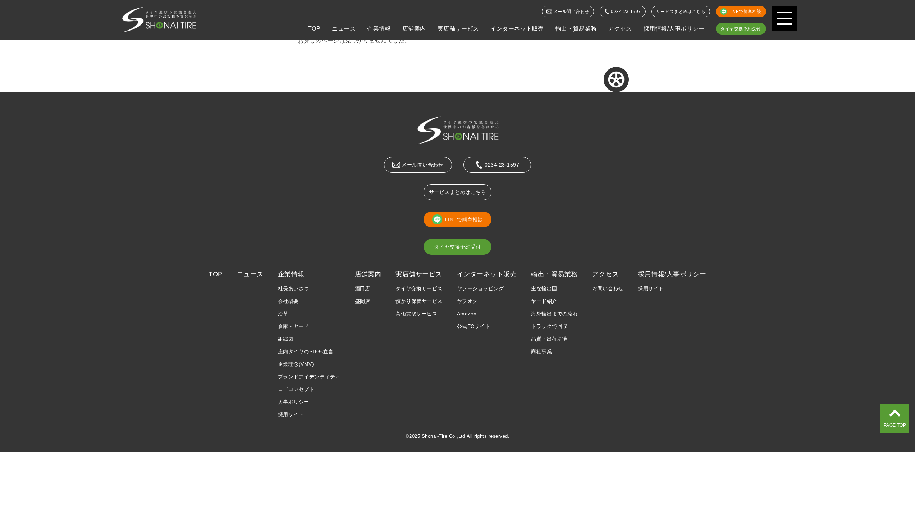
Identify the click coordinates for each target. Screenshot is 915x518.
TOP (314, 29)
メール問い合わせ (571, 11)
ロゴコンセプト (296, 389)
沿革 (283, 314)
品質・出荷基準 (549, 339)
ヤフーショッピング (480, 288)
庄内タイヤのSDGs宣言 (306, 351)
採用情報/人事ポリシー (674, 29)
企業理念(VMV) (296, 364)
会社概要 (288, 301)
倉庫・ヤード (293, 326)
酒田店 (362, 288)
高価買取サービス (416, 314)
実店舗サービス (458, 29)
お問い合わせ (607, 288)
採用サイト (291, 414)
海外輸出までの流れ (554, 314)
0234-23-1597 (626, 11)
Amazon (467, 314)
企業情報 (379, 29)
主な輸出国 (544, 288)
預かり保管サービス (418, 301)
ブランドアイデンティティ (309, 377)
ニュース (344, 29)
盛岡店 (362, 301)
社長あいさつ (293, 288)
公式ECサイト (473, 326)
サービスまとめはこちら (680, 11)
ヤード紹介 (544, 301)
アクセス (620, 29)
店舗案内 (414, 29)
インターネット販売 (517, 29)
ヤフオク (467, 301)
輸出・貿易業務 (576, 29)
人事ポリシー (293, 402)
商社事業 (541, 351)
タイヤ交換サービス (418, 288)
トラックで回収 (549, 326)
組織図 (285, 339)
